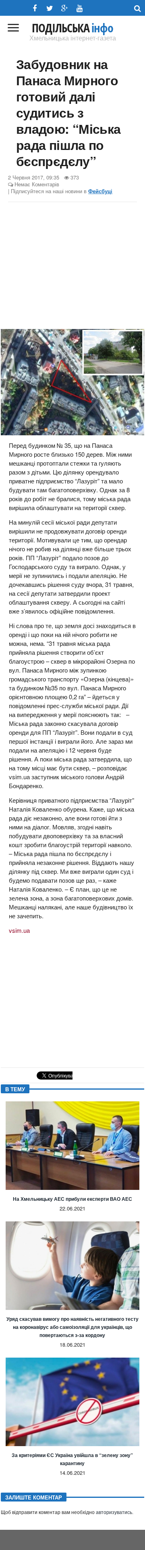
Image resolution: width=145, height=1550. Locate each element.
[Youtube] (79, 8)
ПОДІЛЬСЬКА (72, 28)
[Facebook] (34, 8)
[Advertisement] (72, 266)
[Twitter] (49, 8)
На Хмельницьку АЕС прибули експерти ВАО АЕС (72, 1198)
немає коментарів (36, 184)
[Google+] (64, 8)
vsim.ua (19, 930)
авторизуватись (114, 1512)
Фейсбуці (100, 191)
